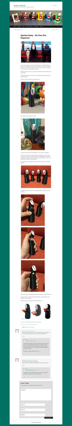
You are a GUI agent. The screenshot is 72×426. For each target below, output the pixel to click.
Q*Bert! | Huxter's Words (30, 327)
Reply (23, 336)
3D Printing (19, 26)
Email (23, 409)
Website (22, 414)
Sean (33, 321)
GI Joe (23, 26)
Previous (53, 29)
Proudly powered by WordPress (36, 422)
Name (23, 404)
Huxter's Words (19, 5)
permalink (39, 321)
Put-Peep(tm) (36, 26)
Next (57, 29)
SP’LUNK (41, 26)
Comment (23, 390)
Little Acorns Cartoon (29, 26)
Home (15, 26)
